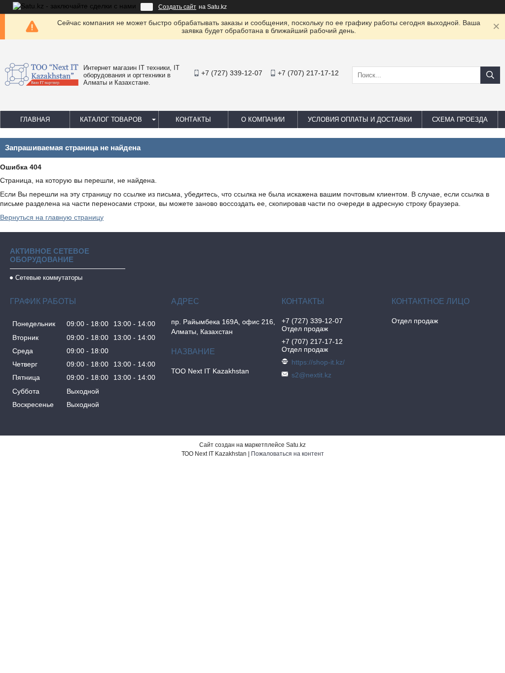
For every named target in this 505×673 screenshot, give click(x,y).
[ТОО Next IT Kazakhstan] (41, 83)
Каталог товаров (111, 119)
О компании (263, 119)
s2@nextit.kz (311, 375)
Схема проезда (460, 119)
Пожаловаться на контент (287, 453)
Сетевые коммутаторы (48, 277)
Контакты (193, 119)
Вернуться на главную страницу (52, 217)
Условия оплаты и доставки (360, 119)
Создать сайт (177, 6)
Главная (35, 119)
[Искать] (490, 75)
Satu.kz (296, 444)
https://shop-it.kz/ (318, 362)
